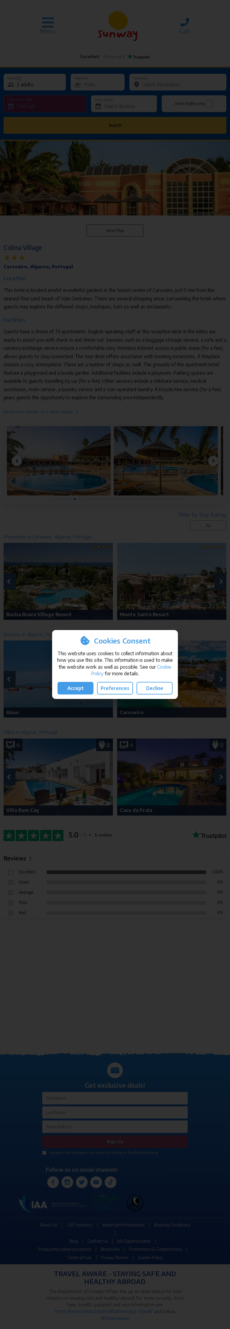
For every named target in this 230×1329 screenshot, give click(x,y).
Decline (154, 688)
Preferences (115, 688)
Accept (75, 688)
